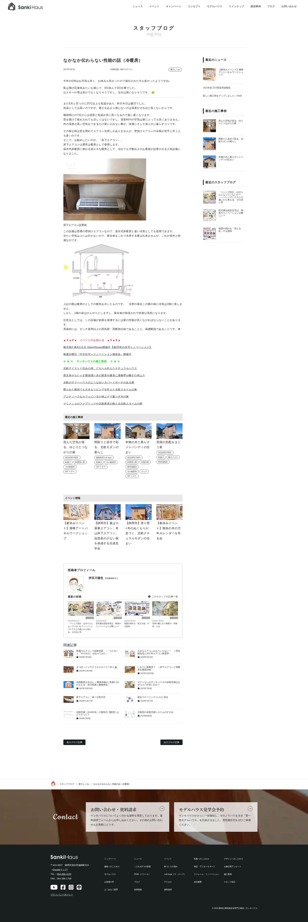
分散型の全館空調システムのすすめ (155, 712)
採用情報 (138, 889)
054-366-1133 (64, 874)
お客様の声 (109, 882)
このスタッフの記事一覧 (164, 596)
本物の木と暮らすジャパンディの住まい (230, 158)
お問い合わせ (289, 6)
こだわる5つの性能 (142, 866)
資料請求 (168, 889)
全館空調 (115, 69)
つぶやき (89, 618)
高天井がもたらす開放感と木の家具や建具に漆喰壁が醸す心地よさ (104, 375)
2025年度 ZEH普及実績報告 (217, 88)
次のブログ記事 (171, 742)
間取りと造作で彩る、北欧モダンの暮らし (230, 140)
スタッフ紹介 (229, 882)
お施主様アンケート (232, 866)
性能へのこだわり (201, 859)
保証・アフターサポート (204, 866)
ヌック (144, 471)
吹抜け (68, 462)
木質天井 (145, 462)
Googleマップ (60, 869)
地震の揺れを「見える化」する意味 (136, 624)
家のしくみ (175, 69)
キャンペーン (173, 6)
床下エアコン (127, 69)
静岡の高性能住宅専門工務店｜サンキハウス (238, 908)
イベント (154, 6)
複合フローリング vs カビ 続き (152, 697)
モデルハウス (214, 6)
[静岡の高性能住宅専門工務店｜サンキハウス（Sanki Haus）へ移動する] (53, 783)
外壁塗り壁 (80, 462)
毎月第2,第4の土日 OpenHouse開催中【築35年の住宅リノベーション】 (107, 347)
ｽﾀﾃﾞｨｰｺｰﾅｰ (70, 471)
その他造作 (70, 467)
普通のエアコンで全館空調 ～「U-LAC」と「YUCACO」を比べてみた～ (97, 652)
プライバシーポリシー (62, 895)
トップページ (110, 859)
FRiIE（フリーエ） (142, 874)
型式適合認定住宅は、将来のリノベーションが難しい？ (108, 624)
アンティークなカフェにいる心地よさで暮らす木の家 (96, 396)
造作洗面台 (132, 467)
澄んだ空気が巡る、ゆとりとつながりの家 (230, 122)
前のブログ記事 (74, 742)
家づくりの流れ (171, 866)
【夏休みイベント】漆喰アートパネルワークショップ (230, 72)
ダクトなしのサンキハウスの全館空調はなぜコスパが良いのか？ (158, 683)
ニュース (138, 6)
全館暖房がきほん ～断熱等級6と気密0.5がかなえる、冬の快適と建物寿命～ (97, 683)
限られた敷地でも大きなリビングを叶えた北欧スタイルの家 (100, 389)
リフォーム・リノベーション (206, 874)
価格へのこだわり (112, 866)
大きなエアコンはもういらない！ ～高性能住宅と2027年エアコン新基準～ (158, 652)
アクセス (168, 882)
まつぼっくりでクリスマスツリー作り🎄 (96, 667)
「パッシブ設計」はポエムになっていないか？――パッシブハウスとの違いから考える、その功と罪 (80, 627)
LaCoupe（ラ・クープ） (175, 874)
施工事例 (228, 874)
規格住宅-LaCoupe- (104, 457)
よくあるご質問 (111, 889)
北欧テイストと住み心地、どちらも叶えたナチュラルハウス (100, 368)
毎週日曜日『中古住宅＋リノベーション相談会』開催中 (97, 354)
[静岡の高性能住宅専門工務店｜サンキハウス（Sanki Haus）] (32, 6)
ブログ (271, 6)
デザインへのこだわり (233, 859)
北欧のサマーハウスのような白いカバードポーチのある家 (98, 382)
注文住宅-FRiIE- (72, 457)
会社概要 (198, 882)
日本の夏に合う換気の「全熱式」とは (164, 624)
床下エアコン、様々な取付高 (90, 697)
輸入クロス (173, 457)
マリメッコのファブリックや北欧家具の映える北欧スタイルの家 (102, 403)
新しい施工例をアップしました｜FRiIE (222, 96)
